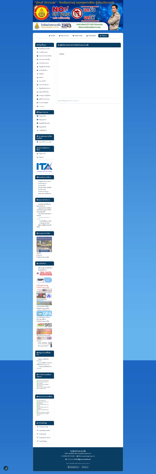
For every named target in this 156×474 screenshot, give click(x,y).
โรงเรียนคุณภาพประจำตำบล (44, 292)
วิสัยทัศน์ (41, 74)
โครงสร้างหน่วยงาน (44, 63)
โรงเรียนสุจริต (42, 434)
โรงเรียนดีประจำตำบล (44, 437)
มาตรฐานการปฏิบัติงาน (45, 95)
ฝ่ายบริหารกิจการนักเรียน (45, 187)
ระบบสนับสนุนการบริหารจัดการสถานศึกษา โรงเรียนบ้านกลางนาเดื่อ (43, 319)
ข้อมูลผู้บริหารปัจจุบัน (44, 66)
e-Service (41, 106)
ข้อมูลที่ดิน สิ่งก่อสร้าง (44, 123)
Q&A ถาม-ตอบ (65, 35)
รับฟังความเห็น (78, 35)
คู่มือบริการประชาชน (44, 99)
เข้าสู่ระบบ (104, 35)
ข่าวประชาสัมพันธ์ (43, 102)
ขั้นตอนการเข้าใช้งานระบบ (44, 310)
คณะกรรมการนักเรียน (44, 59)
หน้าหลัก (53, 35)
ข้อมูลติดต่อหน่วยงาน (44, 88)
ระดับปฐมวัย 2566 (44, 223)
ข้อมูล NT (41, 157)
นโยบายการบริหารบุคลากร (43, 380)
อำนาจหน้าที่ (42, 81)
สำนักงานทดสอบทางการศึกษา (44, 412)
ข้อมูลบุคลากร (42, 119)
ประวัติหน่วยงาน (43, 52)
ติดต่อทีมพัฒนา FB (74, 467)
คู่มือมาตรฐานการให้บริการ (45, 268)
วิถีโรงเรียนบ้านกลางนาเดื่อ (43, 335)
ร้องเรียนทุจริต (92, 35)
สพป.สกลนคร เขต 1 (42, 299)
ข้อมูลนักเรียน (42, 116)
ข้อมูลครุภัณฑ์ (42, 127)
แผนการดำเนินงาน (44, 84)
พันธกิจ (41, 77)
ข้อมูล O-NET (42, 153)
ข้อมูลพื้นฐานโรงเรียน (44, 48)
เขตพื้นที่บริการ (43, 130)
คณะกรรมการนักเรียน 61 (44, 193)
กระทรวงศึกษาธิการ (42, 400)
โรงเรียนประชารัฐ (43, 427)
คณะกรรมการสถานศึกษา (45, 56)
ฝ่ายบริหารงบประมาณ (43, 191)
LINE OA (86, 467)
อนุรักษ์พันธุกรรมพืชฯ (44, 430)
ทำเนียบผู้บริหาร (43, 70)
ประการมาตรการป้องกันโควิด (44, 328)
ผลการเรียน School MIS (45, 142)
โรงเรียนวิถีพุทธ (43, 441)
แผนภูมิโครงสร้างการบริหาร (44, 181)
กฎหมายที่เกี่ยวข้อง (44, 92)
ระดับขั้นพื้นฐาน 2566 (45, 221)
